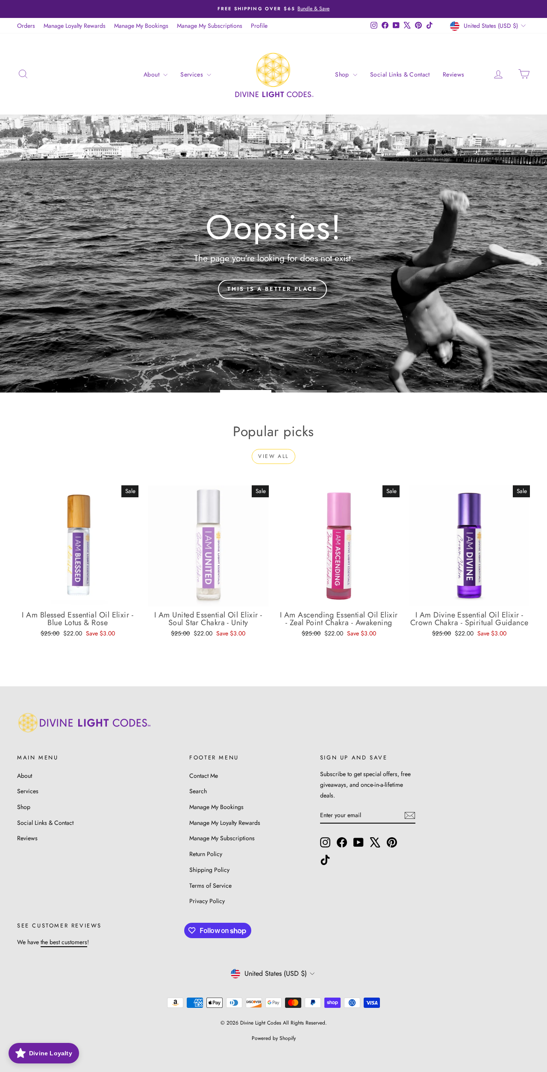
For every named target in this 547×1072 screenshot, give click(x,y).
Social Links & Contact (400, 74)
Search (198, 791)
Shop (343, 74)
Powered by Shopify (274, 1038)
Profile (259, 25)
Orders (26, 25)
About (152, 74)
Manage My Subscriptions (209, 25)
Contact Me (203, 775)
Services (192, 74)
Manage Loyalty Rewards (75, 25)
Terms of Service (210, 885)
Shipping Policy (209, 869)
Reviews (453, 74)
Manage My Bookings (141, 25)
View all (273, 456)
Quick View (77, 598)
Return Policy (205, 854)
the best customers (64, 942)
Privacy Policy (207, 901)
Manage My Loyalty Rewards (224, 822)
